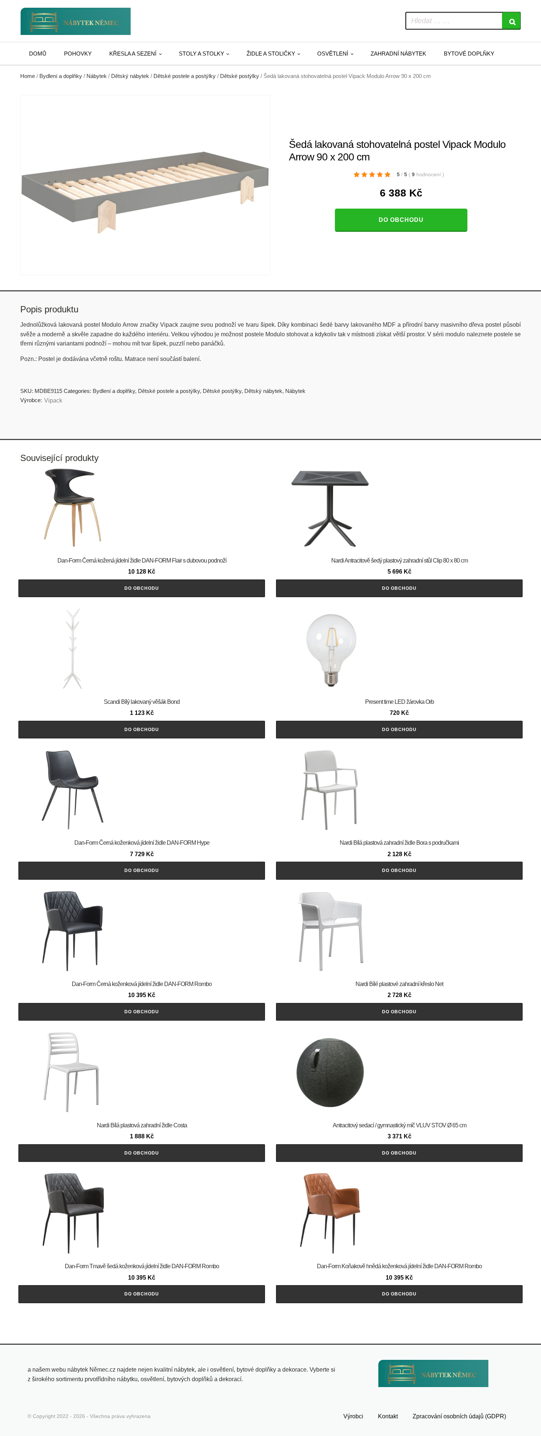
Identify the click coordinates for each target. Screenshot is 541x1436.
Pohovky (78, 53)
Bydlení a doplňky (60, 76)
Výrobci (353, 1416)
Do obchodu (401, 220)
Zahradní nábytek (398, 53)
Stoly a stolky (201, 53)
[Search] (511, 20)
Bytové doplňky (469, 53)
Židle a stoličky (271, 53)
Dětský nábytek (130, 76)
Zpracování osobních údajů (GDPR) (459, 1416)
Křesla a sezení (132, 53)
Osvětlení (332, 53)
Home (27, 76)
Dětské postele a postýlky (184, 76)
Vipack (53, 400)
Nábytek (96, 76)
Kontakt (388, 1416)
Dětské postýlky (239, 76)
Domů (37, 53)
